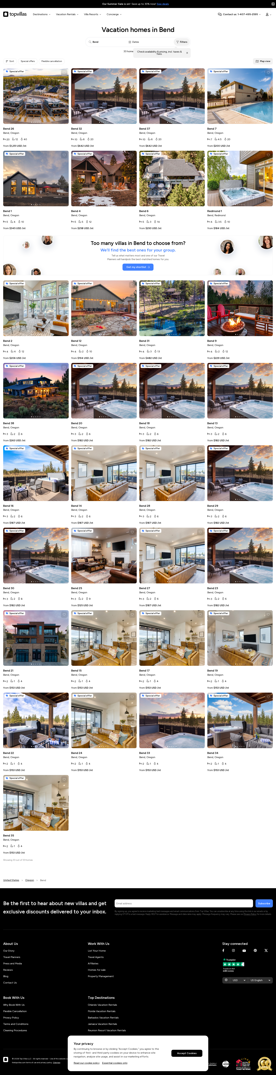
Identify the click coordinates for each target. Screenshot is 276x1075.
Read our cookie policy (87, 1062)
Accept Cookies (187, 1053)
